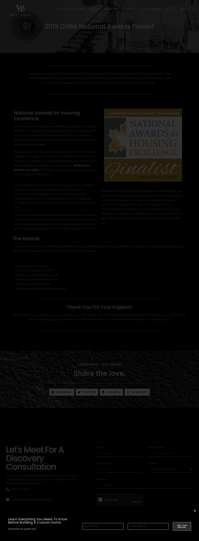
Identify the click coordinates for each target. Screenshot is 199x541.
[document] (99, 270)
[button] (195, 511)
